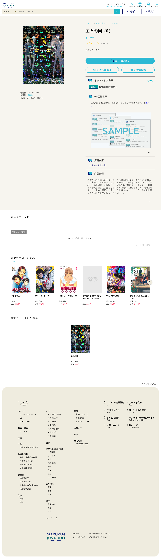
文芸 (20, 444)
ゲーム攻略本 (25, 421)
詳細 (150, 80)
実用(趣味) (80, 418)
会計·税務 (52, 477)
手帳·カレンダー (82, 421)
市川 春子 (90, 37)
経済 (49, 473)
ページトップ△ (149, 383)
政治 (49, 470)
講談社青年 (101, 23)
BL (21, 418)
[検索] (117, 11)
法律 (49, 466)
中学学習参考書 (26, 460)
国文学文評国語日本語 (29, 447)
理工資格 (51, 504)
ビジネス (51, 455)
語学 (48, 442)
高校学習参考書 (26, 464)
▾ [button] (15, 11)
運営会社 (75, 533)
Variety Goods (82, 443)
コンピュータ (52, 518)
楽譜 (22, 502)
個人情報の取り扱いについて (99, 533)
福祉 (49, 494)
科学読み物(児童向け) (29, 485)
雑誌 (76, 434)
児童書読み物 (25, 481)
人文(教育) (52, 436)
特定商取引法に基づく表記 (98, 537)
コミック (89, 23)
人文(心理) (52, 432)
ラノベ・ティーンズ (28, 414)
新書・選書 (23, 428)
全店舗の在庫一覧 (97, 165)
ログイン (108, 6)
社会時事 (51, 452)
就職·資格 (52, 462)
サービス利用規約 (78, 537)
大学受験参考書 (26, 468)
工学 (49, 511)
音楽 (22, 498)
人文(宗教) (52, 425)
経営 (49, 459)
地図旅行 (78, 428)
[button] (150, 11)
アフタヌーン (114, 23)
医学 (49, 487)
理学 (49, 508)
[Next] (149, 282)
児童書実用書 (25, 488)
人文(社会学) (53, 418)
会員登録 (118, 6)
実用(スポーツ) (82, 414)
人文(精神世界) (54, 428)
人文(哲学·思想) (54, 414)
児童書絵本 (24, 478)
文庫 (20, 438)
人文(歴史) (52, 421)
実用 (76, 411)
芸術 (20, 495)
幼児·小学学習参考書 (28, 457)
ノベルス (23, 431)
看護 (49, 490)
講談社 (31, 95)
